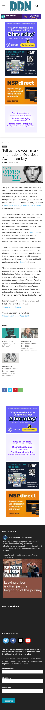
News (10, 143)
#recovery (6, 550)
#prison (36, 541)
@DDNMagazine (27, 537)
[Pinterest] (15, 390)
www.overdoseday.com (11, 307)
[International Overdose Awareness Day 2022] (29, 333)
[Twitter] (10, 390)
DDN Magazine (14, 537)
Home (4, 143)
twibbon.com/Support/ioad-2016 (15, 316)
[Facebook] (4, 390)
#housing (19, 544)
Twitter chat (33, 232)
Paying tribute (7, 341)
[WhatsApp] (20, 390)
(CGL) (22, 262)
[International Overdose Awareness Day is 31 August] (10, 358)
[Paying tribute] (10, 333)
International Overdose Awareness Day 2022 (29, 343)
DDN (5, 163)
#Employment (8, 546)
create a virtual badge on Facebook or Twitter (23, 205)
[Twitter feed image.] (22, 578)
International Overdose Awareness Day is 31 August (10, 368)
